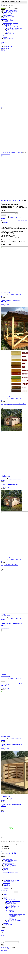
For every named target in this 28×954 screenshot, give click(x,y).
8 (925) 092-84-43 (11, 10)
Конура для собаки (8, 866)
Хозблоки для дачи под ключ (10, 872)
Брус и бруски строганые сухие (11, 880)
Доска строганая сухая (8, 881)
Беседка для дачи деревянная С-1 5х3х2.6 (13, 404)
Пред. (2, 107)
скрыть (2, 811)
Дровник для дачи (7, 864)
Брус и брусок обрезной (9, 879)
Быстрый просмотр (5, 292)
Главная (2, 104)
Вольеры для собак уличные (10, 860)
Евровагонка (6, 883)
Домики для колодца (8, 863)
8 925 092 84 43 (10, 853)
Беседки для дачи (8, 104)
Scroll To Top (4, 950)
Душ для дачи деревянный (9, 865)
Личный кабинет (7, 924)
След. (2, 155)
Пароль (3, 942)
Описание (5, 222)
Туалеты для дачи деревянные (10, 870)
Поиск (16, 8)
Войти (2, 944)
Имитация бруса (7, 885)
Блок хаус (5, 869)
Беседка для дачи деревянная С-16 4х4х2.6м (11, 152)
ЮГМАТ (6, 888)
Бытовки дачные (7, 861)
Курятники (6, 868)
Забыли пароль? (4, 947)
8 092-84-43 (14, 828)
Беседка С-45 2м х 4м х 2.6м (9, 484)
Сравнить (3, 218)
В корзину (3, 214)
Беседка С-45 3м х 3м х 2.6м (9, 565)
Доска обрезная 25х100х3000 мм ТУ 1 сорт (11, 200)
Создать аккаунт (12, 948)
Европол (5, 884)
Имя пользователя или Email (8, 938)
